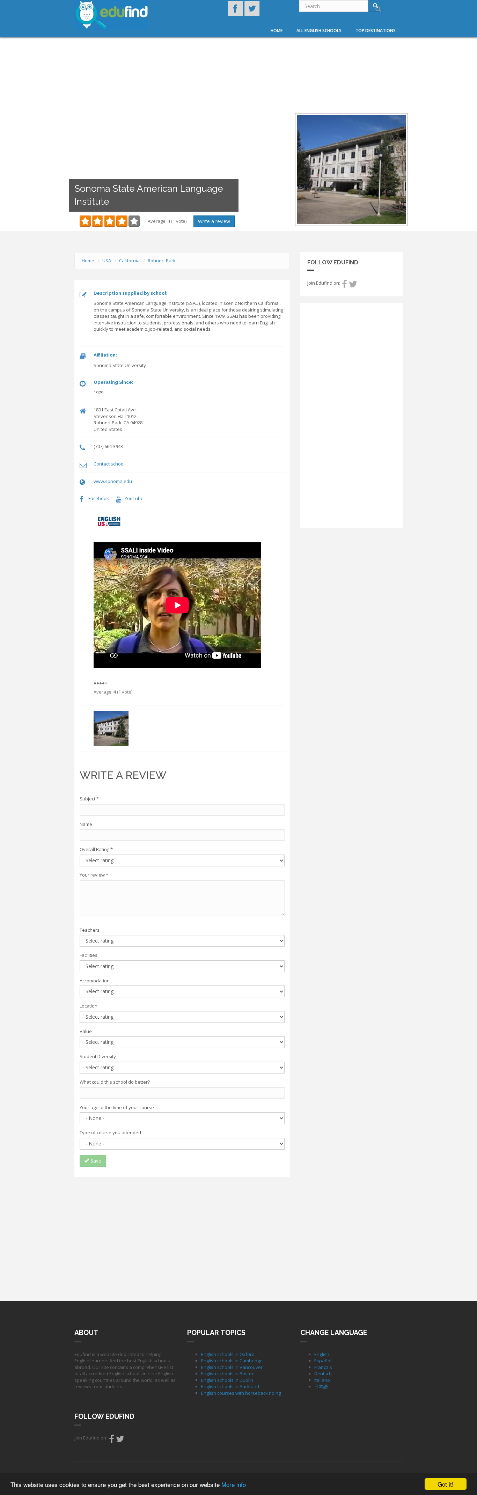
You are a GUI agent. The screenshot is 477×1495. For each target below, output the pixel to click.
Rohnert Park (162, 260)
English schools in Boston (228, 1373)
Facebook (98, 498)
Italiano (322, 1380)
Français (323, 1367)
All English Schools (319, 31)
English (321, 1354)
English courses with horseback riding (241, 1393)
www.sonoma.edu (113, 481)
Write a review (214, 221)
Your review (94, 875)
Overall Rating (96, 849)
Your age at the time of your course (117, 1107)
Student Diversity (98, 1056)
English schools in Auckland (230, 1386)
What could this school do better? (115, 1082)
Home (276, 31)
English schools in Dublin (227, 1380)
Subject (89, 799)
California (129, 260)
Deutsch (323, 1373)
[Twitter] (353, 286)
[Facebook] (344, 286)
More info (233, 1484)
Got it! (446, 1484)
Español (322, 1360)
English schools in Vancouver (232, 1367)
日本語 (321, 1386)
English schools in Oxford (228, 1354)
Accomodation (95, 980)
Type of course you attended (110, 1132)
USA (106, 260)
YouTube (134, 498)
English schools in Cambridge (232, 1360)
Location (88, 1006)
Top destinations (375, 31)
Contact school (109, 464)
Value (86, 1031)
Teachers (90, 930)
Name (86, 824)
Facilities (88, 955)
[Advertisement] (182, 1233)
